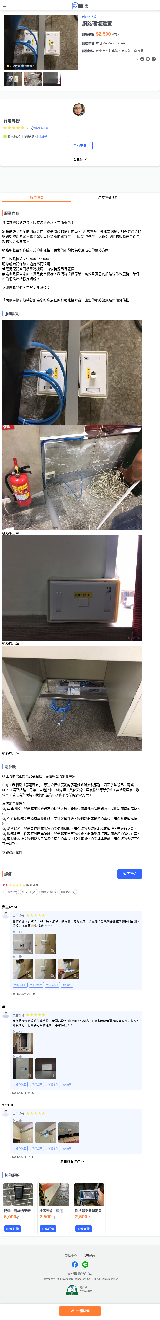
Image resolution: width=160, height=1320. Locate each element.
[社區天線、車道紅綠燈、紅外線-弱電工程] (54, 1194)
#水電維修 (41, 136)
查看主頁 (80, 145)
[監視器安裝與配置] (89, 1194)
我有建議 (89, 1255)
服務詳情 (36, 197)
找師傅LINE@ (85, 1264)
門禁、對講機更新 (17, 1211)
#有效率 (66, 985)
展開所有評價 (70, 1162)
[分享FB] (142, 59)
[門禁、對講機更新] (18, 1194)
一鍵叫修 (83, 1311)
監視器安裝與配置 (88, 1211)
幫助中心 (71, 1255)
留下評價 (129, 874)
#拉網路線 (89, 17)
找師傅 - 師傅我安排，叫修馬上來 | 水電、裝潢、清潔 (80, 5)
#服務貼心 (52, 985)
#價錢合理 (36, 985)
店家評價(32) (107, 197)
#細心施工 (20, 985)
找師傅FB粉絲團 (75, 1264)
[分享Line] (148, 59)
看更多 (78, 159)
